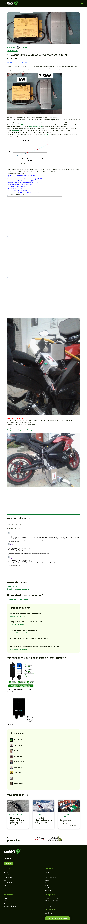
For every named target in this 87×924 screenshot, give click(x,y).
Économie (6, 880)
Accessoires (48, 875)
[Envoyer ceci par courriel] (9, 524)
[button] (82, 3)
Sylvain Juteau (18, 745)
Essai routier (7, 885)
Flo (45, 882)
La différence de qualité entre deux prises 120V (24, 630)
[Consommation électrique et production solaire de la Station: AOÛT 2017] (69, 814)
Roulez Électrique (24, 649)
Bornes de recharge (9, 875)
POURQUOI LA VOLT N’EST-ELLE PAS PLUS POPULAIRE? (26, 622)
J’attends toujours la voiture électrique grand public (25, 613)
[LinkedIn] (54, 913)
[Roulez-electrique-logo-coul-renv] (11, 3)
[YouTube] (46, 913)
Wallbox (47, 880)
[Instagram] (51, 913)
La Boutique (7, 901)
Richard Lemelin (18, 783)
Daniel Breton (18, 756)
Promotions (48, 872)
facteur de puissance (35, 127)
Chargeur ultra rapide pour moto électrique (20, 430)
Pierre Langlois (18, 778)
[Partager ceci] (13, 524)
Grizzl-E (47, 888)
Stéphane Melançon (25, 47)
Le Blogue (6, 898)
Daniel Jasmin (23, 616)
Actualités (6, 872)
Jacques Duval (21, 624)
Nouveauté (48, 890)
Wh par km (47, 134)
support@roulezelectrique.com (19, 599)
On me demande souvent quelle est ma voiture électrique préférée (29, 638)
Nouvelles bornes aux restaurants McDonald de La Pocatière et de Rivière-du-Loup (34, 646)
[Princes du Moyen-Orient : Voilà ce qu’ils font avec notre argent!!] (43, 814)
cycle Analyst (15, 130)
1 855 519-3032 (12, 586)
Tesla (46, 885)
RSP (21, 125)
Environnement (8, 882)
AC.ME (5, 903)
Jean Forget (17, 772)
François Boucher (24, 632)
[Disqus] (43, 549)
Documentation (8, 877)
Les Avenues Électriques (10, 906)
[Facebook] (49, 913)
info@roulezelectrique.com (18, 589)
